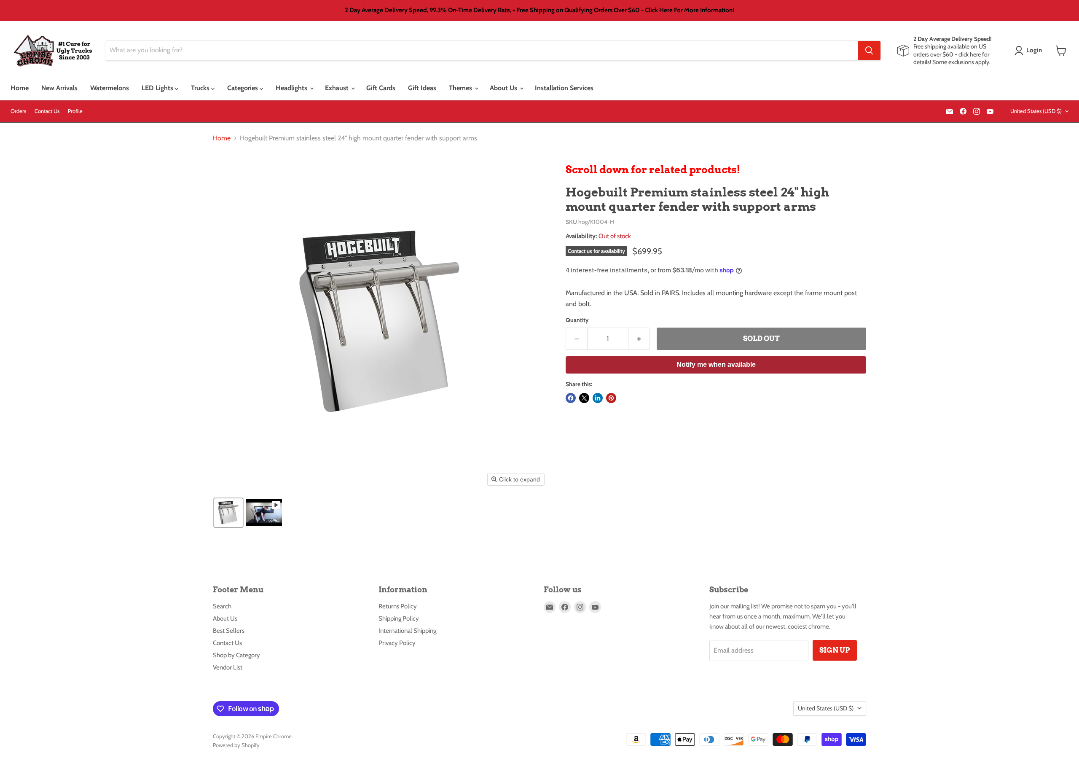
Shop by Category (236, 655)
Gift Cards (380, 88)
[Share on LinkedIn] (598, 398)
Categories (243, 88)
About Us (504, 88)
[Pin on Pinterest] (611, 398)
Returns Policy (397, 606)
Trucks (201, 88)
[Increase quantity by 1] (639, 339)
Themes (461, 88)
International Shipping (407, 631)
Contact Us (47, 111)
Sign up (834, 650)
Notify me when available (716, 364)
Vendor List (227, 667)
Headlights (292, 88)
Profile (75, 111)
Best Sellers (228, 631)
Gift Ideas (422, 88)
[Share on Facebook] (571, 398)
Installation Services (564, 88)
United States (1036, 111)
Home (20, 88)
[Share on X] (584, 398)
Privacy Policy (397, 643)
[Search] (869, 50)
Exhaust (337, 88)
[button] (1030, 51)
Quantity (577, 320)
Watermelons (109, 88)
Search (222, 606)
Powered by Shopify (236, 745)
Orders (18, 111)
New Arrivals (59, 88)
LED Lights (158, 88)
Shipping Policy (398, 618)
